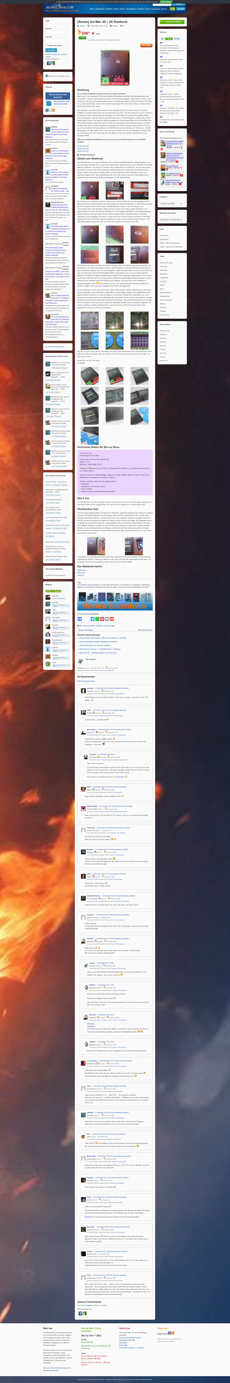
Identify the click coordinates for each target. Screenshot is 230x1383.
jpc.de (162, 289)
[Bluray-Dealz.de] (60, 9)
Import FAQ (123, 1345)
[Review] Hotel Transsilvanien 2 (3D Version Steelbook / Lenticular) (103, 638)
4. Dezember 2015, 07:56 (103, 938)
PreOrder (109, 9)
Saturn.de (80, 575)
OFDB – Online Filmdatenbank (170, 243)
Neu (47, 591)
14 (99, 691)
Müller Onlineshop (166, 300)
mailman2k (91, 828)
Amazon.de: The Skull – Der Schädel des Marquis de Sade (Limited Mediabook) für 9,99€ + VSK (172, 110)
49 (101, 988)
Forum (147, 9)
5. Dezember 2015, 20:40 (101, 1275)
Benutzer (49, 28)
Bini (88, 1134)
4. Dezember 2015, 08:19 (101, 1086)
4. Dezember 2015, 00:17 (101, 710)
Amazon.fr (163, 338)
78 (110, 830)
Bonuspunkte (109, 670)
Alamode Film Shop (166, 263)
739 (116, 668)
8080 (117, 1063)
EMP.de (162, 285)
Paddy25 (92, 985)
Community (156, 9)
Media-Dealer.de (165, 292)
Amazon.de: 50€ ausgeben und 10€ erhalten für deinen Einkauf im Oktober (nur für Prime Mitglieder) (171, 71)
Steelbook (99, 626)
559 (114, 1089)
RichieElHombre (57, 640)
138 (103, 732)
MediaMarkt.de (165, 296)
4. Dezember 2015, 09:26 (104, 1227)
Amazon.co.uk (164, 331)
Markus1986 (91, 1156)
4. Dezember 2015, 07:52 (104, 915)
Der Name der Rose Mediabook (56, 533)
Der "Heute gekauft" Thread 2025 (56, 517)
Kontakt (58, 1368)
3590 (113, 789)
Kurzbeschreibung (87, 155)
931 (109, 1200)
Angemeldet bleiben (55, 45)
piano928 (55, 596)
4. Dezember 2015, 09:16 (103, 1178)
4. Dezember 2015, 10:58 (105, 963)
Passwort (49, 37)
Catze (89, 1086)
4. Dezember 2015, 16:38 (105, 985)
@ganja (82, 363)
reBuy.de (163, 304)
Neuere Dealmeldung (86, 630)
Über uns (46, 1368)
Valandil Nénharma (93, 896)
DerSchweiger (55, 385)
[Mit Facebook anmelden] (80, 1315)
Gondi (54, 662)
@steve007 (89, 1217)
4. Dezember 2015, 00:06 (103, 688)
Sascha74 (92, 754)
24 (101, 1089)
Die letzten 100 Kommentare (55, 347)
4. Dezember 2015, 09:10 (105, 1156)
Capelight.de (164, 278)
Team (53, 1368)
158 (99, 713)
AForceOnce (91, 729)
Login (172, 9)
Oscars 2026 (50, 542)
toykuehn (90, 688)
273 (105, 898)
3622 (115, 941)
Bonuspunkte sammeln (114, 40)
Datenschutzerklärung (50, 1370)
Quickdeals (100, 9)
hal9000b (90, 1112)
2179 (113, 876)
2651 (119, 898)
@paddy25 (91, 1026)
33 (99, 1115)
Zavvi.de (162, 357)
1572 (115, 809)
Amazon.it (163, 342)
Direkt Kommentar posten (86, 681)
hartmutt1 (55, 647)
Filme (116, 9)
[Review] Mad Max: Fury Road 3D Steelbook (95, 645)
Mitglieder (49, 585)
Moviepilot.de (164, 239)
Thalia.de (163, 311)
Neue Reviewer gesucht (53, 500)
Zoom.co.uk (163, 360)
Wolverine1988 (92, 806)
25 (96, 1200)
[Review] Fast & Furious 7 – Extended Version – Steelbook (100, 649)
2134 (116, 732)
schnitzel (54, 421)
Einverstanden (166, 2)
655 (111, 1180)
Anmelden (180, 9)
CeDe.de (163, 349)
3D (81, 626)
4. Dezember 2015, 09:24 (101, 1197)
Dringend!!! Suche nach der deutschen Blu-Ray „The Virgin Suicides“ (56, 549)
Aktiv (52, 591)
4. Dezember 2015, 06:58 (104, 828)
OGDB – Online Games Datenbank (171, 247)
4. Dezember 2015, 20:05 (106, 1015)
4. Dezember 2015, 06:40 (107, 806)
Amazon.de (81, 570)
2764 (114, 988)
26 (123, 26)
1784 (114, 852)
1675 (103, 1063)
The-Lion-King (91, 1061)
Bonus (164, 9)
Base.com (163, 346)
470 (106, 1136)
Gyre (52, 372)
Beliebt (58, 591)
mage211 (90, 1178)
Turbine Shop (164, 315)
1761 (112, 691)
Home (92, 9)
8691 (113, 713)
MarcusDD (90, 1227)
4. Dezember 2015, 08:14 (106, 754)
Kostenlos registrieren (53, 54)
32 (102, 809)
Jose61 (89, 1251)
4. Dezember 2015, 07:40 (110, 896)
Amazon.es (163, 334)
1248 (104, 757)
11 (88, 668)
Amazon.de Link (83, 146)
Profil (85, 670)
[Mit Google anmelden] (85, 1315)
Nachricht (102, 670)
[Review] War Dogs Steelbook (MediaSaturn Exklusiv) (98, 642)
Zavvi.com (163, 353)
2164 (112, 1229)
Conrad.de (163, 281)
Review (141, 9)
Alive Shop (163, 266)
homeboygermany (58, 632)
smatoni (82, 26)
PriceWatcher (131, 9)
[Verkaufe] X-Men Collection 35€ (56, 556)
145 (109, 917)
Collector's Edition (89, 626)
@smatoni (121, 777)
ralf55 (89, 710)
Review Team (86, 585)
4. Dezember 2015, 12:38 (102, 1251)
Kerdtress (55, 655)
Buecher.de (81, 573)
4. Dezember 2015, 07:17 (101, 874)
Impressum (66, 1368)
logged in (89, 1305)
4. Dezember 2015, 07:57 (106, 1061)
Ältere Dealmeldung (144, 630)
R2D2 (89, 1197)
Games (122, 9)
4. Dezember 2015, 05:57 (101, 787)
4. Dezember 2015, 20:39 (105, 1042)
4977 (118, 757)
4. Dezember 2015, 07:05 (103, 849)
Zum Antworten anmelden (120, 688)
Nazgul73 (55, 625)
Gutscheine (123, 1343)
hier (104, 585)
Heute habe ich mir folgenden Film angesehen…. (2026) (60, 375)
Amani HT (90, 915)
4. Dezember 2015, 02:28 (106, 729)
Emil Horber (56, 617)
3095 (114, 1159)
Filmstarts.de (164, 236)
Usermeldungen (109, 626)
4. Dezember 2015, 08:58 (100, 1134)
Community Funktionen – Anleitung (131, 1348)
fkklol (89, 787)
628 (101, 941)
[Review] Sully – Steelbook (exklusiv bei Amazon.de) (98, 653)
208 (99, 789)
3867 (112, 1115)
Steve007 (90, 938)
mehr (179, 138)
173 (101, 852)
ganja (89, 874)
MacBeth (90, 849)
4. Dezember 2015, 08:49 (103, 1112)
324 (108, 1254)
